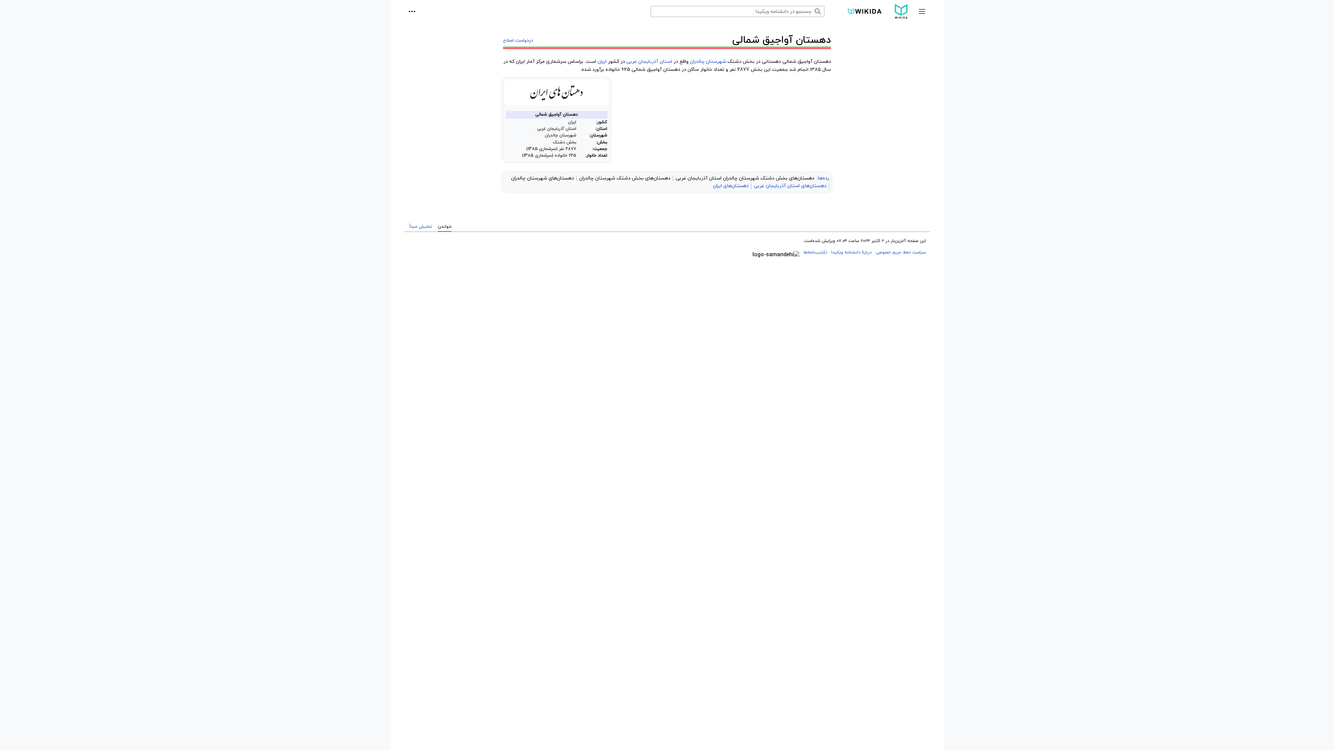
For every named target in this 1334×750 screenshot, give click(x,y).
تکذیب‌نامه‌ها (815, 252)
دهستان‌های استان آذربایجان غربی (790, 186)
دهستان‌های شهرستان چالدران (542, 178)
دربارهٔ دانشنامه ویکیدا (851, 252)
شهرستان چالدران (708, 61)
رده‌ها (823, 178)
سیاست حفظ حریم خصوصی (901, 252)
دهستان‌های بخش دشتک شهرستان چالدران (624, 178)
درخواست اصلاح (518, 41)
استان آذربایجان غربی (649, 61)
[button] (922, 11)
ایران (602, 61)
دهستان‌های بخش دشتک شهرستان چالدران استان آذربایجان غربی (745, 178)
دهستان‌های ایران (731, 186)
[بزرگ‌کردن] (507, 108)
